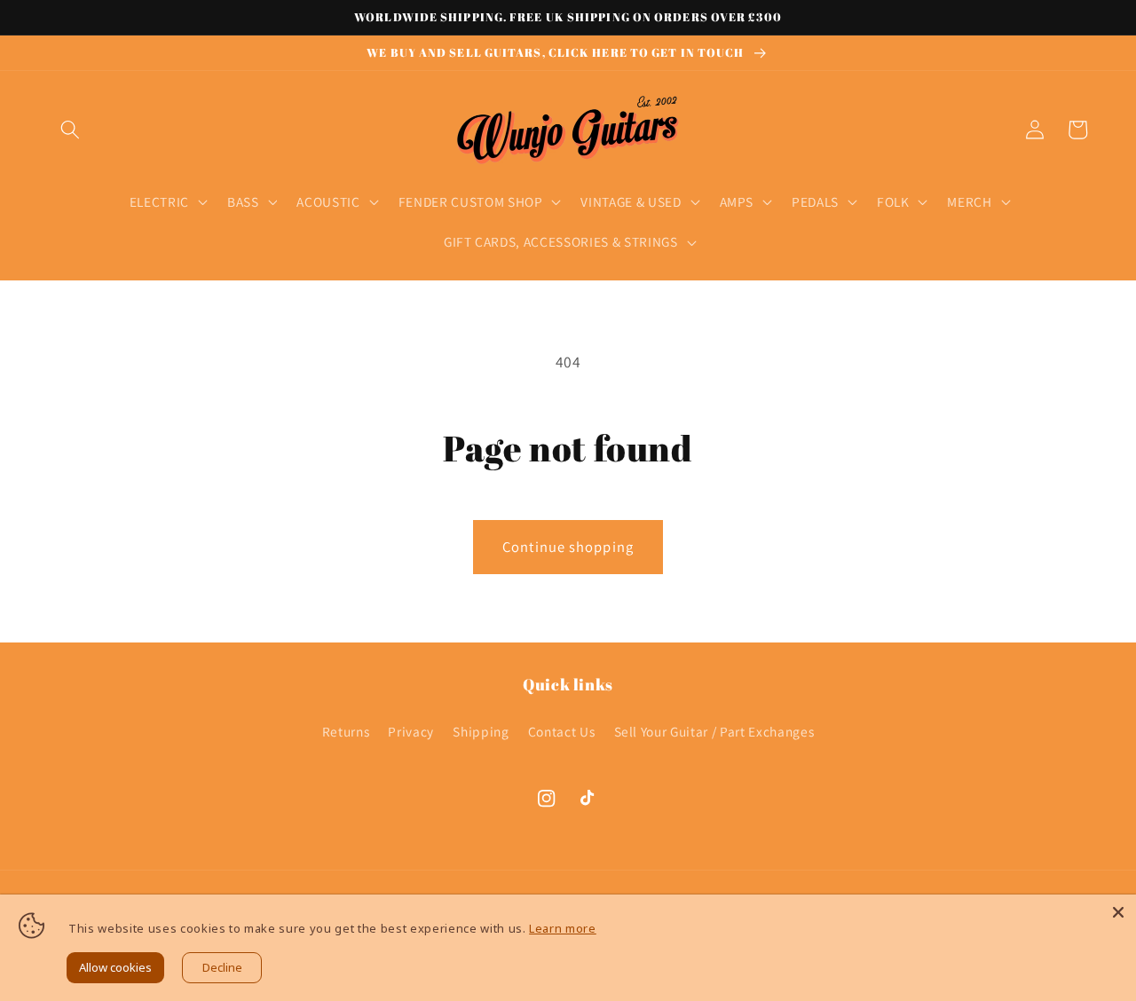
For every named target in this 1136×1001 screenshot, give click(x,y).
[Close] (1118, 912)
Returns (346, 731)
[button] (70, 129)
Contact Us (562, 731)
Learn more (562, 928)
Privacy (411, 731)
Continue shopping (568, 546)
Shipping (481, 731)
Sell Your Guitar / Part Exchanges (714, 731)
